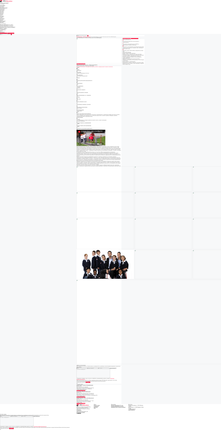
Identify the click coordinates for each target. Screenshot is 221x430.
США (1, 17)
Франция (2, 18)
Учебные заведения (4, 3)
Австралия (2, 5)
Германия (2, 9)
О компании (2, 29)
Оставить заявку (11, 33)
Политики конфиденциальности (40, 426)
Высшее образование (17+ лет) (6, 24)
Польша (1, 16)
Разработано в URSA (81, 412)
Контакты (96, 407)
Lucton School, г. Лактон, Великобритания (85, 385)
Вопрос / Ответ (3, 28)
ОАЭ (1, 15)
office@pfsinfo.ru (131, 409)
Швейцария (2, 21)
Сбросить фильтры (134, 38)
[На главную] (6, 1)
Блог (1, 30)
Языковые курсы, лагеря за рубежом (7, 27)
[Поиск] (11, 34)
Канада (1, 12)
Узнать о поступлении (81, 63)
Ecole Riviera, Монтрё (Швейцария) (83, 391)
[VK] (79, 413)
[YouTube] (78, 413)
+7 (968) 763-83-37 (3, 33)
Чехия (1, 19)
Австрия (1, 6)
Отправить (88, 382)
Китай (1, 13)
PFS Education (79, 36)
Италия (1, 11)
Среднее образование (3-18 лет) (6, 25)
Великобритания (3, 7)
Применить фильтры (127, 38)
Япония (1, 22)
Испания (1, 10)
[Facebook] (80, 413)
